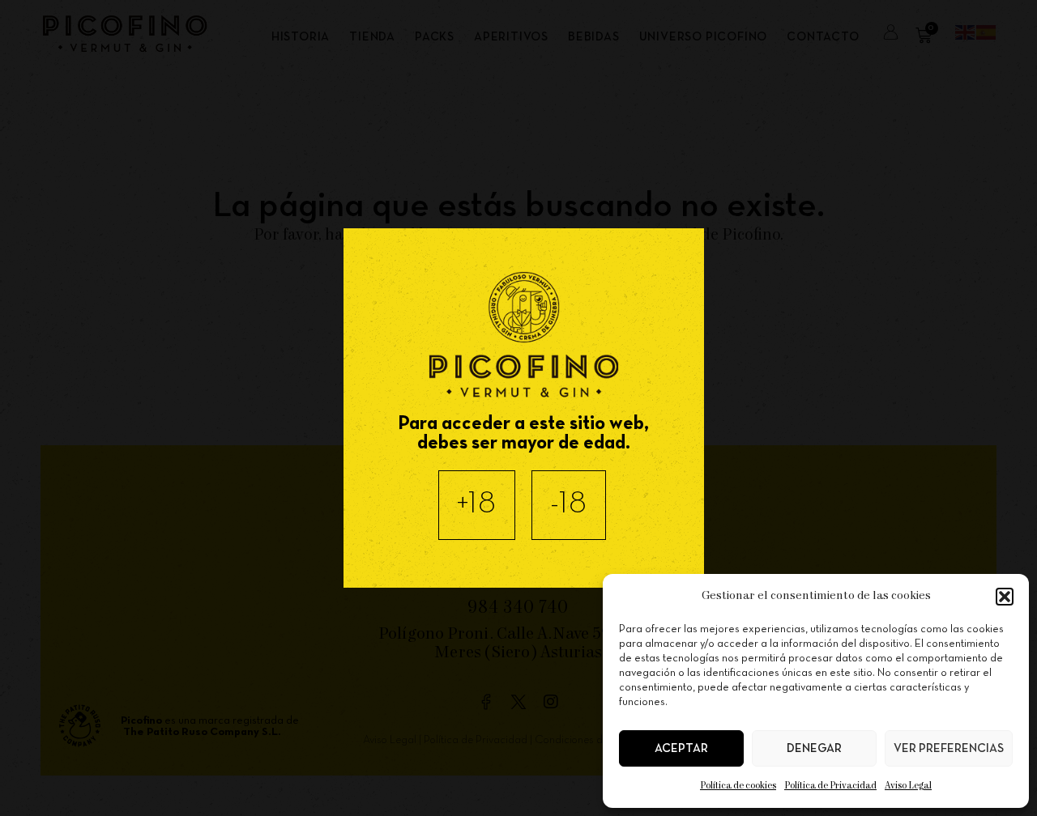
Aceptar (681, 748)
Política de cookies (738, 785)
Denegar (814, 748)
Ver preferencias (949, 748)
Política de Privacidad (830, 785)
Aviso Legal (908, 785)
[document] (518, 408)
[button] (1004, 597)
